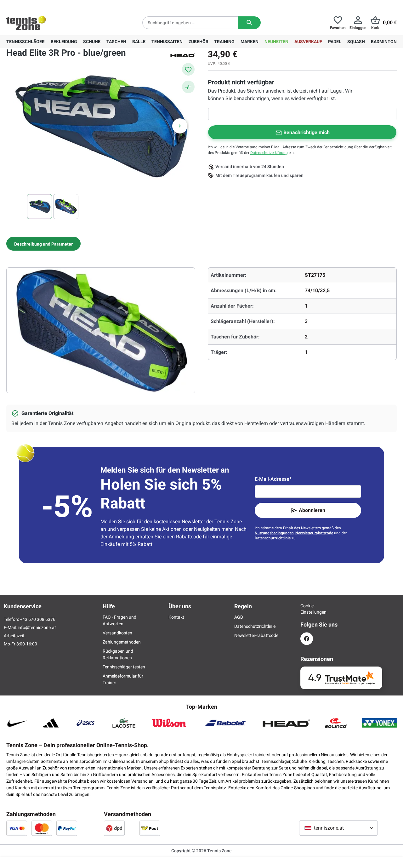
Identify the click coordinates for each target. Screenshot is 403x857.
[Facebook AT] (306, 638)
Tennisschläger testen (124, 666)
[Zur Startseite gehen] (26, 22)
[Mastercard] (41, 828)
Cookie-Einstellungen (306, 609)
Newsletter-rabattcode (314, 533)
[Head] (182, 55)
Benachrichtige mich (306, 132)
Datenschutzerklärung (269, 152)
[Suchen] (249, 22)
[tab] (43, 244)
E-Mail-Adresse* (273, 479)
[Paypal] (66, 828)
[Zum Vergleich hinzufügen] (188, 87)
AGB (238, 617)
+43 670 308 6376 (45, 5)
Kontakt (176, 617)
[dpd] (114, 828)
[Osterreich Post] (149, 828)
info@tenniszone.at (37, 627)
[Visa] (16, 828)
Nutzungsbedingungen (274, 533)
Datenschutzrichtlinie (273, 538)
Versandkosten (117, 632)
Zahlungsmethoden (122, 641)
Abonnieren (312, 510)
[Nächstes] (179, 125)
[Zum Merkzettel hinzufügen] (188, 69)
